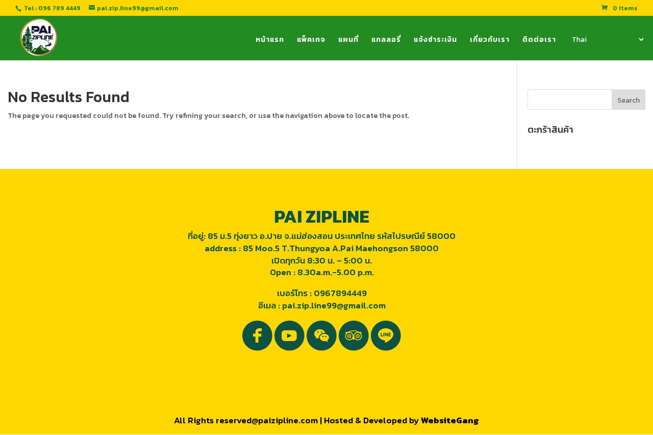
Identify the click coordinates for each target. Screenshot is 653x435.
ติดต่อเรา (539, 40)
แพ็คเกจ (311, 40)
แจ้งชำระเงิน (435, 40)
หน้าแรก (270, 40)
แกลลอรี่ (386, 40)
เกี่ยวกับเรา (490, 40)
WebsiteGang (450, 420)
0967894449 (340, 293)
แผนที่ (348, 40)
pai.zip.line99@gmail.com (334, 305)
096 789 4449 (59, 8)
